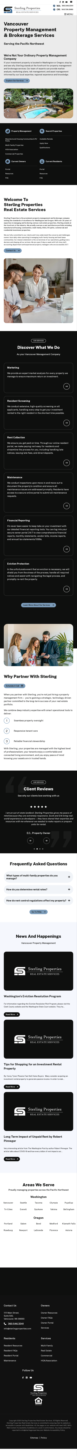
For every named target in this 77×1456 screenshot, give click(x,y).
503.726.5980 (67, 9)
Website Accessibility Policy (54, 1430)
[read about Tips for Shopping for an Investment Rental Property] (38, 1039)
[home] (22, 9)
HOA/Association (11, 149)
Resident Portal (11, 1355)
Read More (10, 1014)
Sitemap (34, 1438)
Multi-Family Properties (14, 145)
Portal (7, 169)
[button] (60, 2)
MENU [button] (69, 14)
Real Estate (46, 1350)
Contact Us (11, 251)
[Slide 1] (34, 849)
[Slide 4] (42, 849)
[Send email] (71, 2)
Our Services (38, 341)
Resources (9, 174)
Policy (44, 1438)
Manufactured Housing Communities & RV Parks (21, 140)
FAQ (6, 178)
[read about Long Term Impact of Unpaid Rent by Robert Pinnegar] (38, 1111)
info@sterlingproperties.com (17, 1328)
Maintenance (10, 1360)
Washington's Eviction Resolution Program (32, 996)
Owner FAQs (47, 1318)
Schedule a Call (12, 686)
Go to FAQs (37, 912)
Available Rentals (46, 139)
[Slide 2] (37, 849)
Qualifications (45, 148)
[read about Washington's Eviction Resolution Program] (38, 971)
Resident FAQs (10, 1350)
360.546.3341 (67, 6)
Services (45, 1328)
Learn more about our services (36, 605)
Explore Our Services (15, 81)
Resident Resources (13, 1345)
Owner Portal (47, 1323)
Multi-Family (47, 1345)
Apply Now (44, 143)
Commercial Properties (14, 154)
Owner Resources (49, 1313)
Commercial (46, 1355)
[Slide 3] (40, 849)
